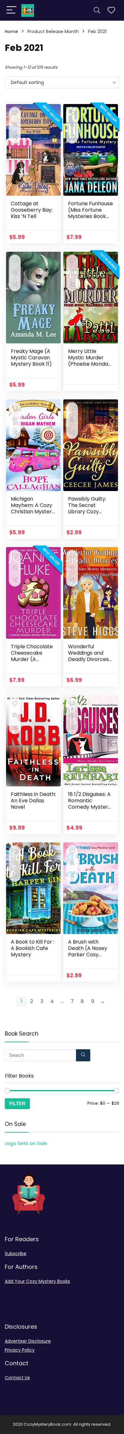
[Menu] (11, 10)
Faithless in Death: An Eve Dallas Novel (33, 801)
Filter (17, 1103)
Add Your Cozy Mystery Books (37, 1281)
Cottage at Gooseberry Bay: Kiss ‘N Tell (31, 210)
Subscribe (15, 1253)
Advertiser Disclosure (28, 1341)
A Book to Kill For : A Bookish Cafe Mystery (32, 948)
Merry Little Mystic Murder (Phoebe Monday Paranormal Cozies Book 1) (89, 364)
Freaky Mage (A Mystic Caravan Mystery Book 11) (31, 358)
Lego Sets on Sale (26, 1143)
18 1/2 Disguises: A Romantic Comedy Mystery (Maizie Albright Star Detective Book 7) (89, 810)
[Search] (97, 10)
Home (11, 31)
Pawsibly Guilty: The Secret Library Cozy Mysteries (87, 508)
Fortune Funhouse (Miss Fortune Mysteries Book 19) (90, 213)
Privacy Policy (20, 1350)
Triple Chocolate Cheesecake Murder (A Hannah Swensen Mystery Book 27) (33, 659)
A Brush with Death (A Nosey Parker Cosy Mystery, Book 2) (89, 951)
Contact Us (17, 1377)
